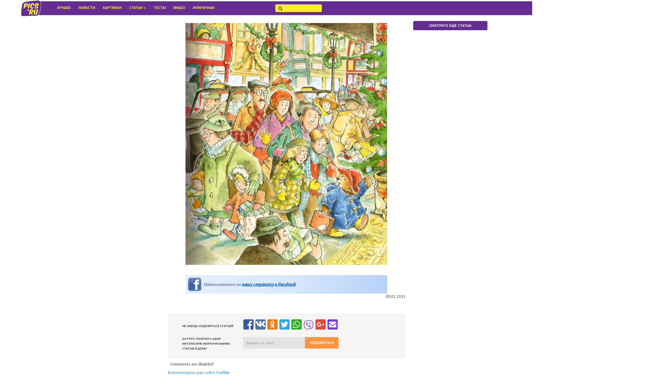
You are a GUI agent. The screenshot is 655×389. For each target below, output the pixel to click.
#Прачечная (203, 7)
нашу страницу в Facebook (269, 284)
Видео (179, 7)
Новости (87, 7)
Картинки (112, 7)
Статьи (137, 7)
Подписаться (322, 343)
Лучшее (64, 7)
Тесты (160, 7)
